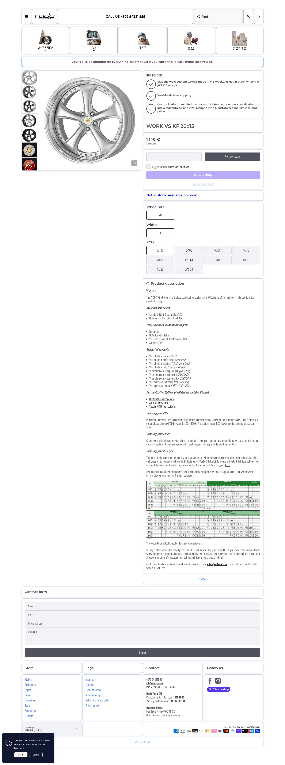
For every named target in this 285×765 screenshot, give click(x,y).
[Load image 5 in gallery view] (29, 135)
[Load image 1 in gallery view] (29, 78)
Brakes (28, 679)
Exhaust (28, 695)
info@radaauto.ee (169, 107)
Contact (89, 684)
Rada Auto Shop (238, 727)
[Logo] (44, 16)
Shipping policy (93, 695)
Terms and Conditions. (178, 167)
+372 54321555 (154, 679)
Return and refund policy (97, 700)
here (227, 465)
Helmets (29, 716)
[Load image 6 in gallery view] (29, 150)
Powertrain (30, 700)
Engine (28, 690)
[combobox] (218, 16)
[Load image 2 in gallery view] (29, 92)
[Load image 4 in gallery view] (29, 121)
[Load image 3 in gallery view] (29, 106)
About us (90, 679)
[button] (203, 579)
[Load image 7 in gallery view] (29, 165)
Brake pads (30, 684)
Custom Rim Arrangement (161, 399)
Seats (27, 705)
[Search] (197, 16)
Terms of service (94, 690)
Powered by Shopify (252, 727)
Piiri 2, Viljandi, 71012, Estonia (160, 687)
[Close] (52, 735)
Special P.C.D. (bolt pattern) (162, 406)
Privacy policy (92, 705)
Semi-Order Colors (158, 402)
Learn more (19, 748)
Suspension (30, 710)
